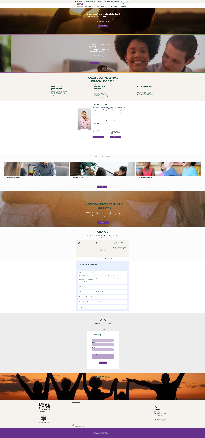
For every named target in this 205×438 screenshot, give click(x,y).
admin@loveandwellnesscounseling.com (111, 1)
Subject (93, 347)
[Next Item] (199, 172)
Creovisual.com (106, 433)
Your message (94, 352)
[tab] (85, 268)
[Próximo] (199, 53)
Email (93, 342)
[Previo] (6, 53)
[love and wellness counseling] (74, 1)
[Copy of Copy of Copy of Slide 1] (105, 69)
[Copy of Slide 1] (102, 69)
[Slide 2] (99, 69)
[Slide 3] (101, 69)
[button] (80, 281)
